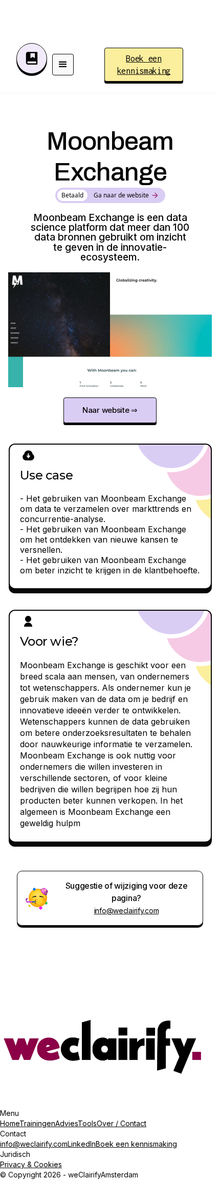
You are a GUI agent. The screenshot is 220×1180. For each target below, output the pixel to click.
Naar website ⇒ (110, 410)
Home (9, 1123)
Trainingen (37, 1123)
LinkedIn (82, 1143)
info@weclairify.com (126, 910)
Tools (87, 1123)
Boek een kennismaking (136, 1143)
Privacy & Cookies (31, 1164)
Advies (66, 1123)
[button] (63, 64)
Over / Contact (121, 1123)
